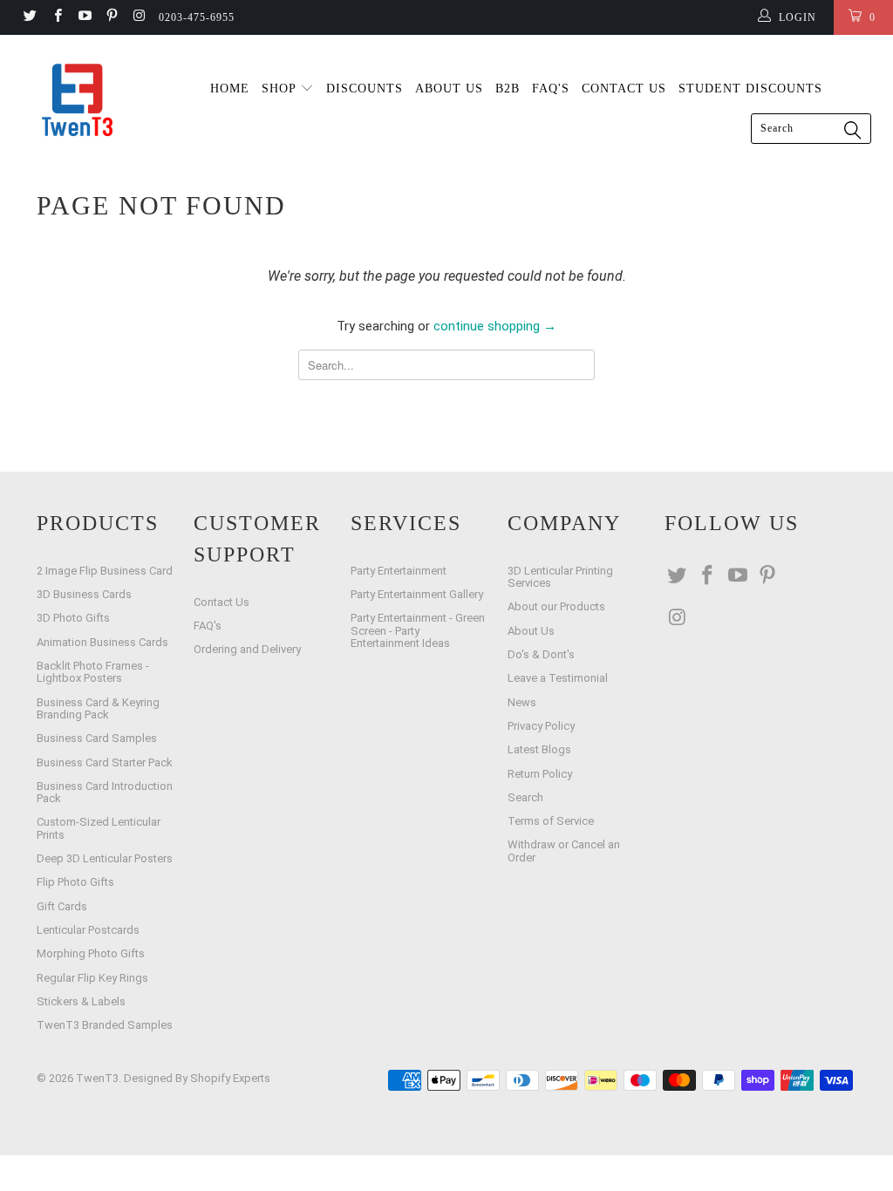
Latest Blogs (539, 749)
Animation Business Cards (102, 642)
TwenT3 (97, 1078)
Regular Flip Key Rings (92, 977)
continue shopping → (494, 326)
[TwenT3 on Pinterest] (111, 17)
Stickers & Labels (81, 1001)
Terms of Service (551, 820)
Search (525, 797)
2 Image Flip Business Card (105, 570)
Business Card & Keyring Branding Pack (98, 708)
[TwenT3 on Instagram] (138, 17)
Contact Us (221, 602)
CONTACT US (624, 88)
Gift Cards (62, 906)
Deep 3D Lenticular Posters (105, 858)
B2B (507, 88)
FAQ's (550, 88)
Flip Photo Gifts (75, 881)
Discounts (364, 88)
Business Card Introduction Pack (105, 792)
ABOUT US (449, 88)
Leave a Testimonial (558, 677)
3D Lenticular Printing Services (560, 576)
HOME (229, 88)
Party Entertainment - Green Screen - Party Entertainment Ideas (418, 630)
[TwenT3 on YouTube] (84, 17)
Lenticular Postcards (88, 929)
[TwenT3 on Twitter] (29, 17)
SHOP (281, 88)
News (522, 702)
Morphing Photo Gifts (91, 953)
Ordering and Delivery (247, 649)
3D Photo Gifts (73, 617)
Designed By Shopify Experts (197, 1078)
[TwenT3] (80, 100)
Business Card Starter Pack (105, 762)
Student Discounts (750, 88)
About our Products (556, 606)
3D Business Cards (84, 594)
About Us (531, 630)
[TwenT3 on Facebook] (56, 17)
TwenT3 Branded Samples (105, 1024)
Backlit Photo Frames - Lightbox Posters (93, 671)
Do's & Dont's (541, 654)
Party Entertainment (398, 570)
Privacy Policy (541, 725)
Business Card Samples (97, 738)
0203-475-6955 (197, 17)
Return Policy (540, 773)
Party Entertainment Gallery (417, 594)
